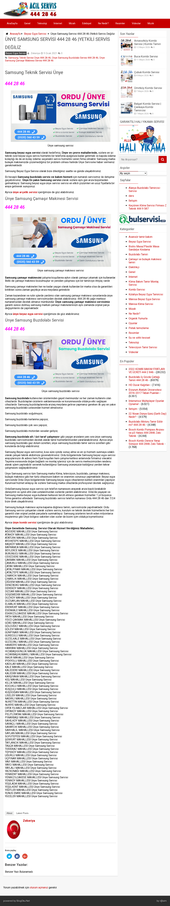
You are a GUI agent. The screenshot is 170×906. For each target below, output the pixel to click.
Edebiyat (86, 23)
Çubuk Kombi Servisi (146, 72)
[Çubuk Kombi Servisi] (126, 81)
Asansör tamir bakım (140, 236)
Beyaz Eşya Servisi (35, 33)
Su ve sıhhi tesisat (139, 337)
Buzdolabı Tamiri (138, 254)
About (9, 813)
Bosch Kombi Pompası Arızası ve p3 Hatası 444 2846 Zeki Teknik (146, 432)
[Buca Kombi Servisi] (126, 65)
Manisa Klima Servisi (141, 304)
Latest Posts (22, 813)
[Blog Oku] (30, 15)
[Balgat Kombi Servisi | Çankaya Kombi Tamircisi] (126, 112)
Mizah (72, 23)
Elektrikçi (134, 267)
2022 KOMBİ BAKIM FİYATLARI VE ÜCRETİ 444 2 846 (147, 370)
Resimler (120, 23)
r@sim (163, 901)
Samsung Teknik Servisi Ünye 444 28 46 (29, 57)
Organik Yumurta (138, 318)
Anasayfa (15, 33)
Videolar (136, 23)
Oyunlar (133, 323)
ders (131, 195)
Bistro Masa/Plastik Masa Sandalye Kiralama (144, 248)
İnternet (58, 23)
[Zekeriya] (13, 837)
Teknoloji (42, 23)
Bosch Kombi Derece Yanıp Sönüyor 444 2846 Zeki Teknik (146, 442)
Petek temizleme (139, 328)
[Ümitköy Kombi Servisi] (126, 97)
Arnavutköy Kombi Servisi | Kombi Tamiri (147, 42)
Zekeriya (35, 53)
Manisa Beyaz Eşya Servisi (144, 299)
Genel (27, 23)
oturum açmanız (39, 887)
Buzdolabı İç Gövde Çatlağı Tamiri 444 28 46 (144, 378)
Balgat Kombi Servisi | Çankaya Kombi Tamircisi (147, 107)
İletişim (133, 200)
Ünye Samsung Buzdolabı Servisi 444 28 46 (75, 57)
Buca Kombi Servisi (146, 56)
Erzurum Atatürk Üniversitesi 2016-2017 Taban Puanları (145, 391)
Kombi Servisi (137, 289)
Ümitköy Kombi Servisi (148, 88)
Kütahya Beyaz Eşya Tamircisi (146, 294)
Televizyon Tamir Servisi (143, 347)
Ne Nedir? (103, 23)
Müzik (151, 23)
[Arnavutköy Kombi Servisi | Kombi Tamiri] (126, 49)
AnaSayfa (12, 23)
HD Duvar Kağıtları (139, 385)
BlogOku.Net (23, 901)
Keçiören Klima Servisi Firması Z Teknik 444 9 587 (148, 207)
